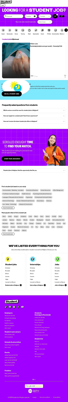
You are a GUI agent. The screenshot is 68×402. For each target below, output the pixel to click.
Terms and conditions (45, 397)
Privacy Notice (56, 397)
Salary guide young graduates (12, 376)
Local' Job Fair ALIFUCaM (11, 360)
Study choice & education (41, 330)
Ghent (7, 273)
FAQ (36, 351)
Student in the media (40, 349)
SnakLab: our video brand (41, 344)
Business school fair (9, 365)
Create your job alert (40, 317)
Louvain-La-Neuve (10, 282)
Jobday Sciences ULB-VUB (11, 355)
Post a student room (10, 334)
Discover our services (10, 315)
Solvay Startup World (10, 362)
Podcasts (37, 346)
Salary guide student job (11, 373)
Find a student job (39, 320)
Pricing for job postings (10, 318)
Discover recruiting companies (42, 327)
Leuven (7, 276)
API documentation (39, 354)
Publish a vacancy (9, 323)
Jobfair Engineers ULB (10, 357)
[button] (31, 16)
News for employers (9, 325)
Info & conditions (9, 337)
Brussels (7, 271)
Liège (6, 279)
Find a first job (38, 325)
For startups (8, 320)
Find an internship (39, 322)
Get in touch (8, 328)
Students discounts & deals (41, 335)
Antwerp (7, 268)
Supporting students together (12, 345)
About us (37, 341)
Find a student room (40, 332)
